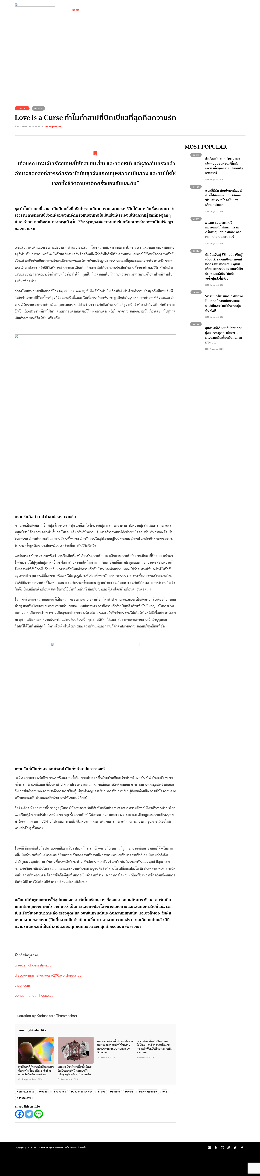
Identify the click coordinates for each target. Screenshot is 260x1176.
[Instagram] (222, 1147)
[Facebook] (19, 1114)
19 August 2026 (215, 285)
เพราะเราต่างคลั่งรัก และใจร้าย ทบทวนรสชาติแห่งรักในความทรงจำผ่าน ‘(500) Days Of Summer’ (115, 1046)
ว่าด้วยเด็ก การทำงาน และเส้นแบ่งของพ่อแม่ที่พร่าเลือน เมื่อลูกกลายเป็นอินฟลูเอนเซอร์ (224, 166)
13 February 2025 (69, 1079)
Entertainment (137, 10)
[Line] (38, 1114)
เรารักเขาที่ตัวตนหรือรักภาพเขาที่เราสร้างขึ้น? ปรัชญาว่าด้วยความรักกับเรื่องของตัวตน (36, 1070)
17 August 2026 (215, 243)
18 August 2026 (215, 179)
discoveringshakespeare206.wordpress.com (49, 975)
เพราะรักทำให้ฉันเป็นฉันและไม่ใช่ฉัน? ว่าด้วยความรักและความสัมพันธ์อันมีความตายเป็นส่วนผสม (154, 1046)
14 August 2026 (215, 349)
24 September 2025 (31, 1079)
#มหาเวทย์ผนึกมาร (147, 1091)
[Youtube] (228, 1147)
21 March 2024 (146, 1057)
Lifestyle (91, 10)
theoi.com (22, 985)
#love (101, 1091)
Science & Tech (112, 10)
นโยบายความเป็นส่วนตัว (75, 1147)
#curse (44, 1091)
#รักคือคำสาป (24, 1098)
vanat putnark (53, 126)
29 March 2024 (107, 1057)
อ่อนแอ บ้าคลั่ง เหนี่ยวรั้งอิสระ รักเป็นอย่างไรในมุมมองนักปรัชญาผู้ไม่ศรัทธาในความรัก (75, 1070)
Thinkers (157, 10)
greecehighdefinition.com (34, 964)
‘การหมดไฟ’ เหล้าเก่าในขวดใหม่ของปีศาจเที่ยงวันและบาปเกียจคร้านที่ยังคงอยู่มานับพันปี (224, 303)
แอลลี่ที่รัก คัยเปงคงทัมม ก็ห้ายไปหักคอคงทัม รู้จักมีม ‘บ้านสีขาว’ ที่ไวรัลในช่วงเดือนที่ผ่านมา (223, 198)
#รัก (164, 1091)
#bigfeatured (25, 1091)
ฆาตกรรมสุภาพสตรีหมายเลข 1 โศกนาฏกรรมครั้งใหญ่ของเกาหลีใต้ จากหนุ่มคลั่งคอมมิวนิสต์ (223, 230)
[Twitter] (29, 1114)
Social (76, 10)
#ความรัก (115, 1091)
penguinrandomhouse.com (35, 995)
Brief (64, 10)
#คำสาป (129, 1091)
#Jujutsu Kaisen (82, 1091)
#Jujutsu (59, 1091)
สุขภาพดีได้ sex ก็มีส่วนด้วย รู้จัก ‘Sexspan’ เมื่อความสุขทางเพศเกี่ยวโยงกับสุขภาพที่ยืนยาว (223, 335)
